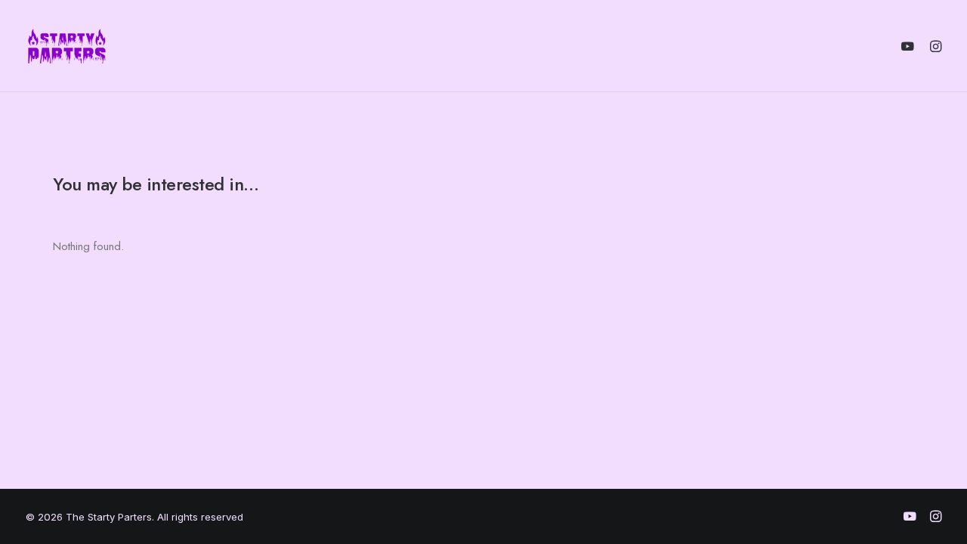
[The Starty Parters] (75, 46)
